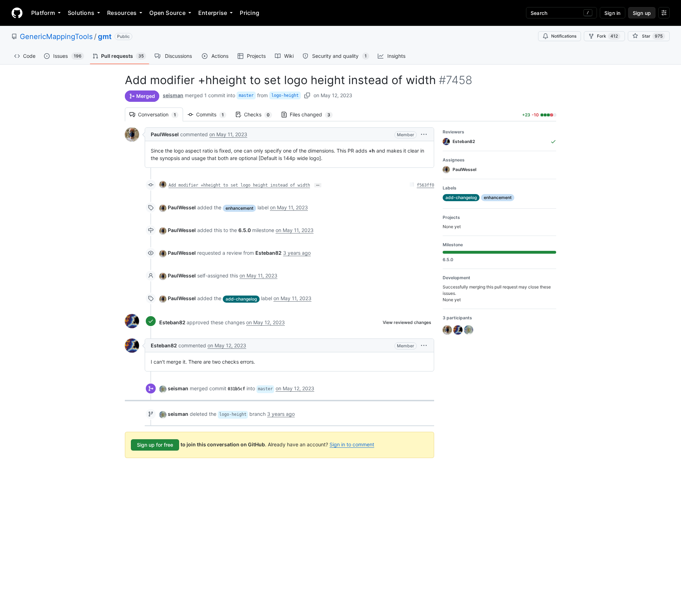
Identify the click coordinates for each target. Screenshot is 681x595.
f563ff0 (425, 185)
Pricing (249, 12)
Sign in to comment (352, 444)
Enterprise (212, 12)
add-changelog (241, 299)
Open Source (167, 12)
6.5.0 (244, 230)
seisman (173, 95)
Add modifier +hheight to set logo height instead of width (239, 185)
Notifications (563, 36)
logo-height (285, 95)
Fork (607, 36)
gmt (105, 36)
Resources (122, 12)
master (246, 95)
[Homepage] (17, 12)
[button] (424, 134)
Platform (43, 12)
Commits (213, 114)
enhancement (239, 208)
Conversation (160, 114)
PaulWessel (165, 134)
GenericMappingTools (56, 36)
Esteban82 (172, 322)
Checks (260, 114)
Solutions (81, 12)
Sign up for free (155, 445)
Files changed (313, 114)
